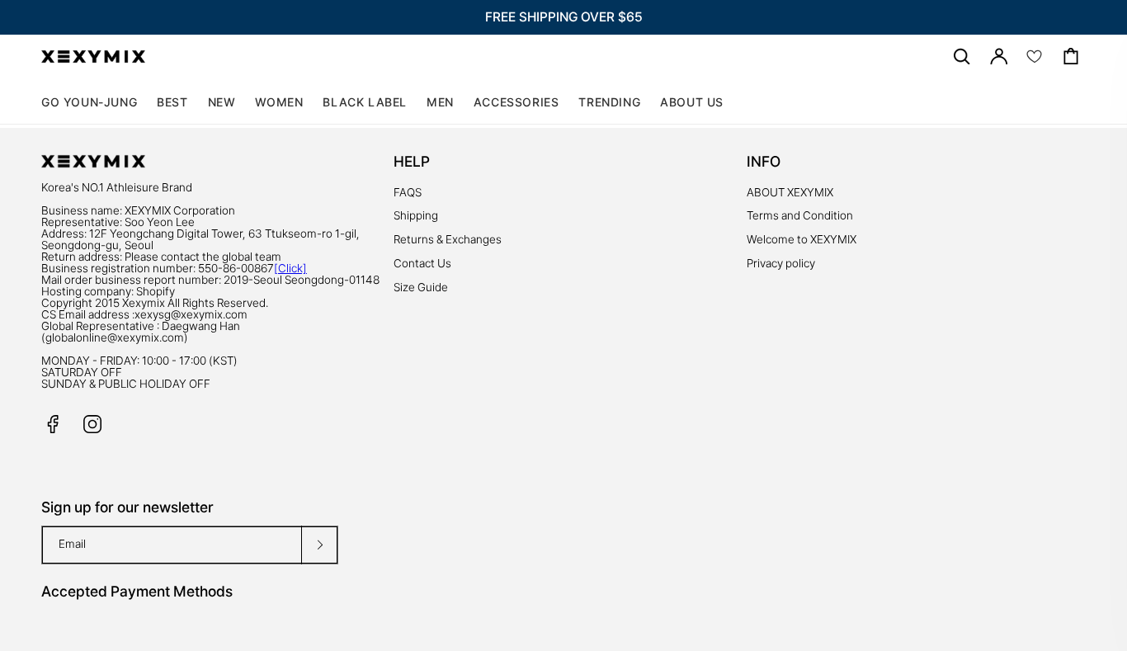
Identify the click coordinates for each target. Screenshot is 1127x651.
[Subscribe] (319, 545)
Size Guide (421, 287)
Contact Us (422, 263)
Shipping (416, 215)
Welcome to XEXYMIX (801, 239)
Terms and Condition (800, 215)
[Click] (290, 268)
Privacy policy (781, 263)
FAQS (408, 192)
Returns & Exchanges (448, 239)
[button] (279, 102)
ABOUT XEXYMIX (790, 192)
